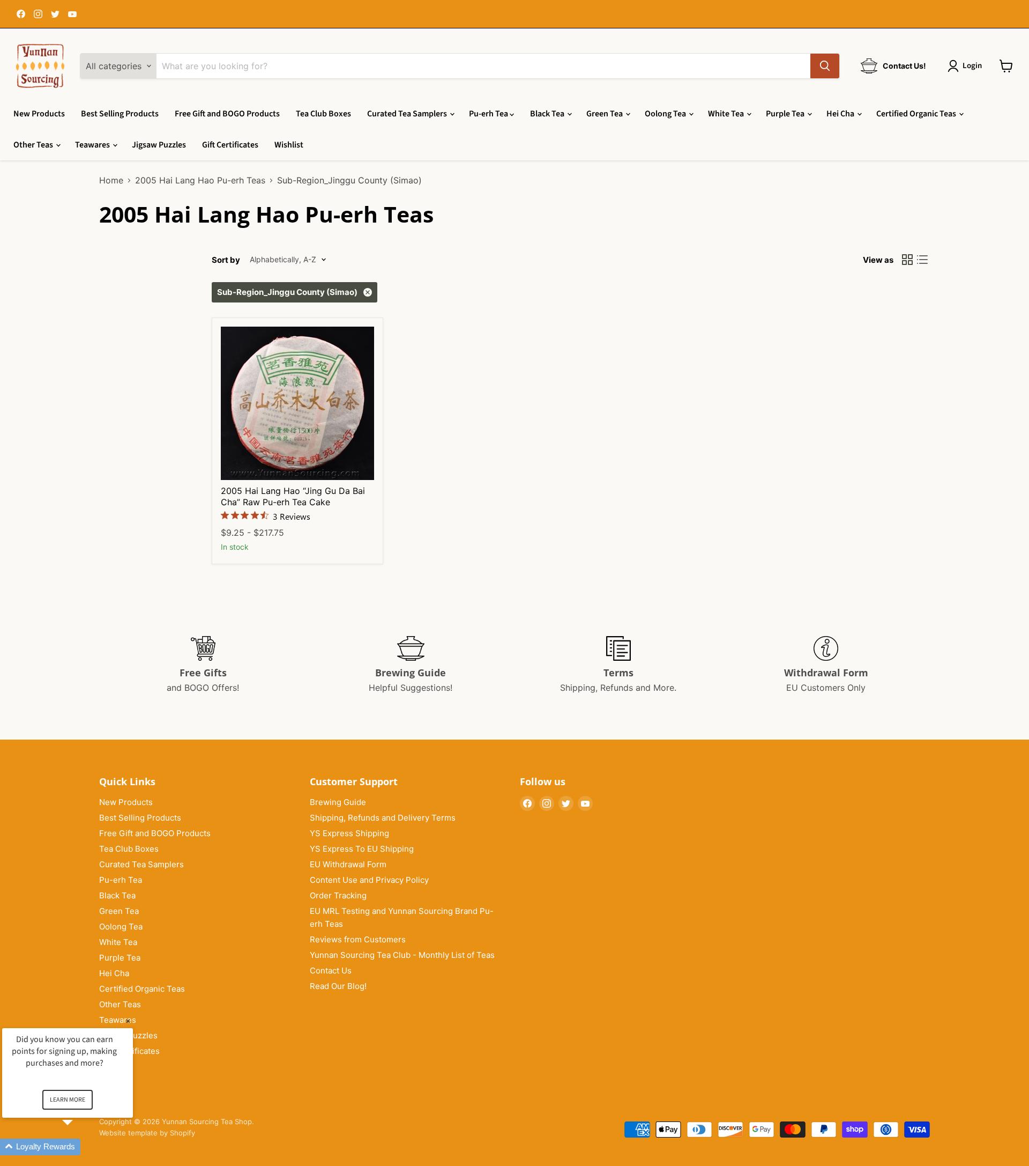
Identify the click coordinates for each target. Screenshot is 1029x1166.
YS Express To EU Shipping (362, 849)
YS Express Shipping (349, 833)
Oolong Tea (666, 114)
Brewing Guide (338, 802)
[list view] (922, 259)
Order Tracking (338, 895)
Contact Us (331, 970)
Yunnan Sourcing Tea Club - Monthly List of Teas (402, 955)
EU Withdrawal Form (348, 864)
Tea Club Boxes (323, 114)
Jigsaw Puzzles (159, 145)
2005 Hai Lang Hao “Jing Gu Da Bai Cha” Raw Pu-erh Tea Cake (293, 496)
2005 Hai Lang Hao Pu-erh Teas (200, 180)
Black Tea (548, 114)
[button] (80, 1147)
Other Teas (34, 145)
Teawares (93, 145)
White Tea (726, 114)
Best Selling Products (120, 114)
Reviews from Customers (358, 939)
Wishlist (288, 145)
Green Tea (605, 114)
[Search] (824, 66)
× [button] (128, 1021)
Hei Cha (841, 114)
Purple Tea (786, 114)
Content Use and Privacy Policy (369, 880)
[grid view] (907, 259)
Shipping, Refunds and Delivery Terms (383, 818)
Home (111, 180)
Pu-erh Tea (489, 114)
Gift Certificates (230, 145)
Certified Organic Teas (917, 114)
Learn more (67, 1099)
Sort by (226, 259)
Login (972, 65)
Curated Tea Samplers (408, 114)
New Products (39, 114)
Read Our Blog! (338, 986)
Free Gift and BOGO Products (227, 114)
